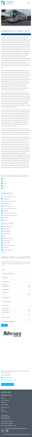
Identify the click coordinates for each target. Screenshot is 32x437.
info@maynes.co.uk (8, 377)
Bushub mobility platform (26, 434)
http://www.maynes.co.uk (9, 379)
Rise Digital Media (11, 434)
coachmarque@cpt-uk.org (10, 425)
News (2, 409)
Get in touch (4, 411)
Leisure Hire (4, 402)
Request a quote (7, 384)
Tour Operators (4, 404)
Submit (4, 325)
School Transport (5, 400)
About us (3, 398)
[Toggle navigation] (29, 2)
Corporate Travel (5, 407)
